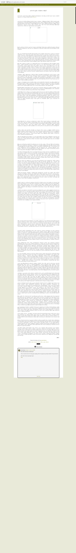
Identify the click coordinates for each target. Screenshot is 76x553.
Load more (38, 376)
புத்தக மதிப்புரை (46, 342)
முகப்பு (8, 4)
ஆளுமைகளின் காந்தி (13, 4)
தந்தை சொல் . (46, 4)
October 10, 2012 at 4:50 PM (30, 349)
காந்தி (32, 342)
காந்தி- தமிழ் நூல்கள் (32, 4)
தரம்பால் (39, 342)
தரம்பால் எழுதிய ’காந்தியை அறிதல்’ (38, 10)
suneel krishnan (44, 340)
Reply (22, 357)
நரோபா (42, 342)
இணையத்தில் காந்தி (40, 4)
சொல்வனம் (34, 16)
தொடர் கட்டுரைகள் (20, 4)
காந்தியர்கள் (26, 4)
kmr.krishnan (23, 349)
